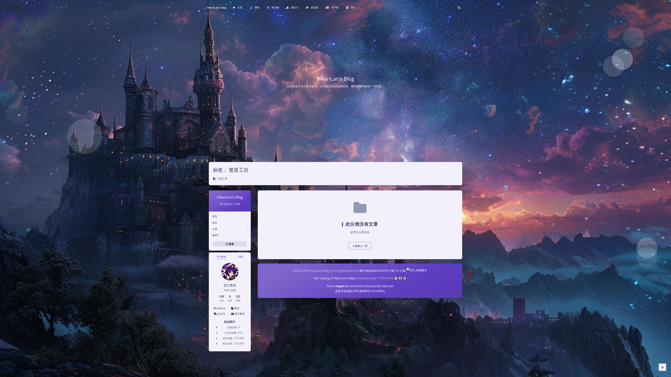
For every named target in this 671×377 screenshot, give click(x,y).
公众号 (221, 313)
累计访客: (228, 343)
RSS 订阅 (400, 271)
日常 (214, 216)
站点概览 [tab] (221, 256)
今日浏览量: (231, 332)
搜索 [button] (231, 243)
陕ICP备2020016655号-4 (375, 271)
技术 (214, 222)
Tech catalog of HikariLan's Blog (334, 278)
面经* (215, 235)
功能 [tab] (240, 256)
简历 (236, 308)
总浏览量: (228, 338)
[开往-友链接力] (416, 271)
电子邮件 (239, 313)
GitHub (220, 308)
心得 (214, 229)
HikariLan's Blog (216, 7)
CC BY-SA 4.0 (385, 278)
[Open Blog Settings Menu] (662, 367)
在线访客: (232, 327)
